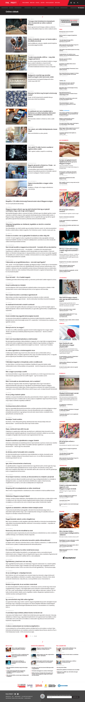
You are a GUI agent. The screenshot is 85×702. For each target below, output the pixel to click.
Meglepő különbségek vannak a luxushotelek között (69, 394)
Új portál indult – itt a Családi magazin (18, 277)
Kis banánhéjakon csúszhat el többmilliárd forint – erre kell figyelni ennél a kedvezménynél (68, 357)
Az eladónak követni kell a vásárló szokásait (20, 304)
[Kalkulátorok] (71, 2)
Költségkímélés (63, 140)
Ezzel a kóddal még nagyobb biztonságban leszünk (22, 316)
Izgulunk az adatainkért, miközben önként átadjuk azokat (24, 507)
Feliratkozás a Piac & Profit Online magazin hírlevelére (59, 695)
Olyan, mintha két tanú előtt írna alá (17, 429)
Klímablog (62, 373)
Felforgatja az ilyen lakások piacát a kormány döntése (69, 50)
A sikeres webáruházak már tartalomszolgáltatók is (23, 626)
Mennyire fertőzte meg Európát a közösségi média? (42, 94)
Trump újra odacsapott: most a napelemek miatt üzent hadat (68, 415)
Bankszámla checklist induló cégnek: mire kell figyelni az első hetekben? (45, 661)
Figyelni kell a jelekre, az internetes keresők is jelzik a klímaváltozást (28, 540)
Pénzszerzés (63, 190)
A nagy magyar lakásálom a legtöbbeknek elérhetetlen (68, 221)
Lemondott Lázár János (64, 500)
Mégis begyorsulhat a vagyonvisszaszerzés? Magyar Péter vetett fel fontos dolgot (69, 129)
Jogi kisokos (63, 277)
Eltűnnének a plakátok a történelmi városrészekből (68, 669)
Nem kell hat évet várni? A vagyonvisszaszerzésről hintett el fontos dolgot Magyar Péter (68, 93)
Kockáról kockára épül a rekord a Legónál (68, 367)
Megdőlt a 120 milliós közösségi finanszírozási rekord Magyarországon (29, 201)
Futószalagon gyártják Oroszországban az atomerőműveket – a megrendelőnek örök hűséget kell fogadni (68, 114)
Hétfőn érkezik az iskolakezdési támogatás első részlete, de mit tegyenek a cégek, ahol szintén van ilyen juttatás (42, 674)
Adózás (42, 2)
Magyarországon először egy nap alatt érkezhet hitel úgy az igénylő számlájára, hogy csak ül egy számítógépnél (28, 210)
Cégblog (61, 323)
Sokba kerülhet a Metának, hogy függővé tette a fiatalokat (68, 363)
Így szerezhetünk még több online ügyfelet (20, 599)
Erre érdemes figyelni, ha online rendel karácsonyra (22, 550)
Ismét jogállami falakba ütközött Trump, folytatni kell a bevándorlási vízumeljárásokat (68, 315)
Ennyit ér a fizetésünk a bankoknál (66, 216)
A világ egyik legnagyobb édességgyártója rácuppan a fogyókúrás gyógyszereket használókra (16, 672)
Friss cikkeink (25, 2)
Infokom (61, 511)
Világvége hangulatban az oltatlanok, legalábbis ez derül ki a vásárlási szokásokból (28, 225)
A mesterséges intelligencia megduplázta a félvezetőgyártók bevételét (19, 662)
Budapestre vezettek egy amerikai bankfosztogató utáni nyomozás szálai (41, 76)
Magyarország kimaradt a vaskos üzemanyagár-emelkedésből (66, 119)
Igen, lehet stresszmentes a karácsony (18, 463)
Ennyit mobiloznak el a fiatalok (16, 285)
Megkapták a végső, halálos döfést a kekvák (69, 319)
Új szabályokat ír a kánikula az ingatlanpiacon (66, 405)
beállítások (20, 698)
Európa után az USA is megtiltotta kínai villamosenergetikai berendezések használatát (20, 655)
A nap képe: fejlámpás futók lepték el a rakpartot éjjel (67, 133)
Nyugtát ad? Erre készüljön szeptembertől (68, 261)
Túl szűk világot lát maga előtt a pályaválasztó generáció (66, 41)
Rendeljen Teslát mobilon (14, 419)
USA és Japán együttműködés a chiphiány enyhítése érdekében (18, 649)
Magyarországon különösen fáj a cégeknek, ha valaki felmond (44, 649)
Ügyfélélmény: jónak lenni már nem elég (19, 561)
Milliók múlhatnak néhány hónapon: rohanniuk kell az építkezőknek (67, 266)
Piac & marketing (61, 645)
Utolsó (35, 636)
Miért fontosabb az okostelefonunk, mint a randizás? (23, 381)
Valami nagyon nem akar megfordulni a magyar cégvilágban (45, 655)
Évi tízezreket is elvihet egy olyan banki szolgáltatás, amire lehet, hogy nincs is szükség (68, 173)
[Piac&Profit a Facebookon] (15, 694)
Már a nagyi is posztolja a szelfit (16, 371)
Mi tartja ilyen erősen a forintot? (66, 31)
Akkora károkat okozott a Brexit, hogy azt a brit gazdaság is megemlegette (68, 45)
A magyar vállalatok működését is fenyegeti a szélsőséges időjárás (69, 410)
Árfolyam (57, 2)
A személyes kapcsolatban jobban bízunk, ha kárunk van (24, 613)
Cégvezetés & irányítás (37, 645)
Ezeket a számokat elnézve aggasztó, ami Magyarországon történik (68, 487)
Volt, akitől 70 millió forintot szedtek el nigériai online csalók (40, 148)
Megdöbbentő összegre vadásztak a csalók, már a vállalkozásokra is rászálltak (69, 541)
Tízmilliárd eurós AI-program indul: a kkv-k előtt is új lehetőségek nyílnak (68, 545)
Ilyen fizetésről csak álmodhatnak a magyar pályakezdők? (66, 345)
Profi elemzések (50, 2)
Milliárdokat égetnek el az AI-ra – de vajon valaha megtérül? (68, 550)
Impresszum (8, 696)
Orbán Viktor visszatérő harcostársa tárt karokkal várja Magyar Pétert (68, 99)
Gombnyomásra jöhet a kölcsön (16, 406)
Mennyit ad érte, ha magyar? (15, 327)
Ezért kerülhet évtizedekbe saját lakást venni (69, 225)
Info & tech (9, 645)
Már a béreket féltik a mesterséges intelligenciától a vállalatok (69, 533)
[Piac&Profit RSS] (17, 694)
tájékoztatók (15, 698)
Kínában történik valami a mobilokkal (70, 654)
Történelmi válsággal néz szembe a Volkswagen (42, 670)
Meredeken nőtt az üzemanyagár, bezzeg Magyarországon (68, 88)
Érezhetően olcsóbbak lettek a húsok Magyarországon (67, 64)
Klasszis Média (27, 698)
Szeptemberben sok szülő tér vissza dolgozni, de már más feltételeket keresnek (69, 55)
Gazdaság (62, 421)
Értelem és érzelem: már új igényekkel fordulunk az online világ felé (28, 235)
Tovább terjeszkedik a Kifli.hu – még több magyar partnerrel (41, 58)
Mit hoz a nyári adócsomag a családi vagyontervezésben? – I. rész (69, 250)
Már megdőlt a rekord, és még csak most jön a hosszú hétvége (69, 183)
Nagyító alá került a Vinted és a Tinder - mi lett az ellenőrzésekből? (41, 166)
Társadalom (63, 465)
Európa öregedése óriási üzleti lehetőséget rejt (68, 504)
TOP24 (62, 80)
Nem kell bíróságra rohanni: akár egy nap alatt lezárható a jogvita (69, 299)
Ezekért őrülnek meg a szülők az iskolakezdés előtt (69, 661)
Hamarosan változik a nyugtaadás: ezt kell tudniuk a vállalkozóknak (68, 271)
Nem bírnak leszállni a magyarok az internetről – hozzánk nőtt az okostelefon (31, 247)
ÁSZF (13, 696)
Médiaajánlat (18, 696)
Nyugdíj (37, 2)
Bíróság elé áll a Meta (61, 667)
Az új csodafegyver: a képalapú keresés (19, 573)
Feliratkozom (75, 24)
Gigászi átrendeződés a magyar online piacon (40, 184)
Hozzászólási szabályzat (27, 696)
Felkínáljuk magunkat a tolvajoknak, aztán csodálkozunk (24, 362)
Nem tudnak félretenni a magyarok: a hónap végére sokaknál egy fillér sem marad (68, 74)
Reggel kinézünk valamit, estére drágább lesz (20, 519)
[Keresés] (77, 2)
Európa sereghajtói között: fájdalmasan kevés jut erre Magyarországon (68, 161)
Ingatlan (32, 2)
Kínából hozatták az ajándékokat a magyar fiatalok (22, 440)
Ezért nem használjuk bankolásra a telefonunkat (22, 339)
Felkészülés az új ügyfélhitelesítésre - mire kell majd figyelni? (26, 262)
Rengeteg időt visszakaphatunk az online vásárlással (23, 488)
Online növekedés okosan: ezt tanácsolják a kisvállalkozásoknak (42, 40)
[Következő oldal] (32, 636)
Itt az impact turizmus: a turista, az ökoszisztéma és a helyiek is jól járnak (30, 477)
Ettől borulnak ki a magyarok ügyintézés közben (68, 36)
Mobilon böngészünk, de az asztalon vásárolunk (21, 584)
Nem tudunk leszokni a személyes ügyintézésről (21, 295)
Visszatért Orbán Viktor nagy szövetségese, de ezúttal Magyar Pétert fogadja (69, 124)
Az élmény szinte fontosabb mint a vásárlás (20, 452)
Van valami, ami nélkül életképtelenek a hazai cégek (42, 130)
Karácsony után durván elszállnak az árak (19, 530)
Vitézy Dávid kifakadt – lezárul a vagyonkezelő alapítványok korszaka (67, 103)
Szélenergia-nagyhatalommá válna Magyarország (67, 178)
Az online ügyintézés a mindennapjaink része (20, 350)
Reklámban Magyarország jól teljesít (18, 496)
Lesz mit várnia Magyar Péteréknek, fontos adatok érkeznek (68, 69)
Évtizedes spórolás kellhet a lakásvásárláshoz (65, 59)
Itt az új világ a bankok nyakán (15, 394)
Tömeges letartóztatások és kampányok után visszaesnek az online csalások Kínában (41, 22)
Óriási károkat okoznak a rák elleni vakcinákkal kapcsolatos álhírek (67, 83)
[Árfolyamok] (74, 2)
